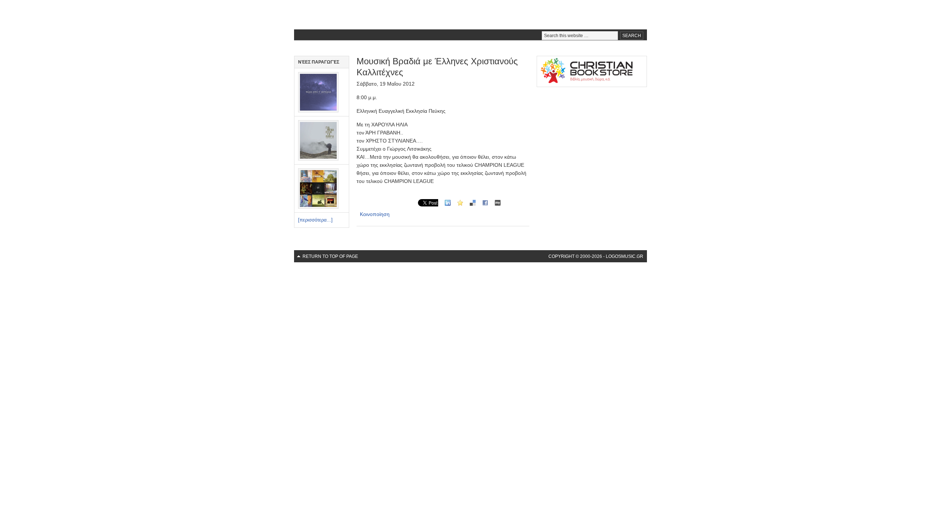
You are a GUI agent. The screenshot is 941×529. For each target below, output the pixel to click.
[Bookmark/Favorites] (460, 202)
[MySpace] (497, 202)
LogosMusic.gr (470, 14)
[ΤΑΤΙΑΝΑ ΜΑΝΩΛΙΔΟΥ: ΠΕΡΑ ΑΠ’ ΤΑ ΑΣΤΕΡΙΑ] (318, 111)
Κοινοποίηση (375, 214)
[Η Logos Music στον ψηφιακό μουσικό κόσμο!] (318, 207)
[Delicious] (472, 202)
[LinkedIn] (447, 202)
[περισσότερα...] (315, 220)
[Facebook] (485, 202)
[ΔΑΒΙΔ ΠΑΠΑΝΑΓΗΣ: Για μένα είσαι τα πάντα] (318, 159)
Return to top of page (330, 256)
